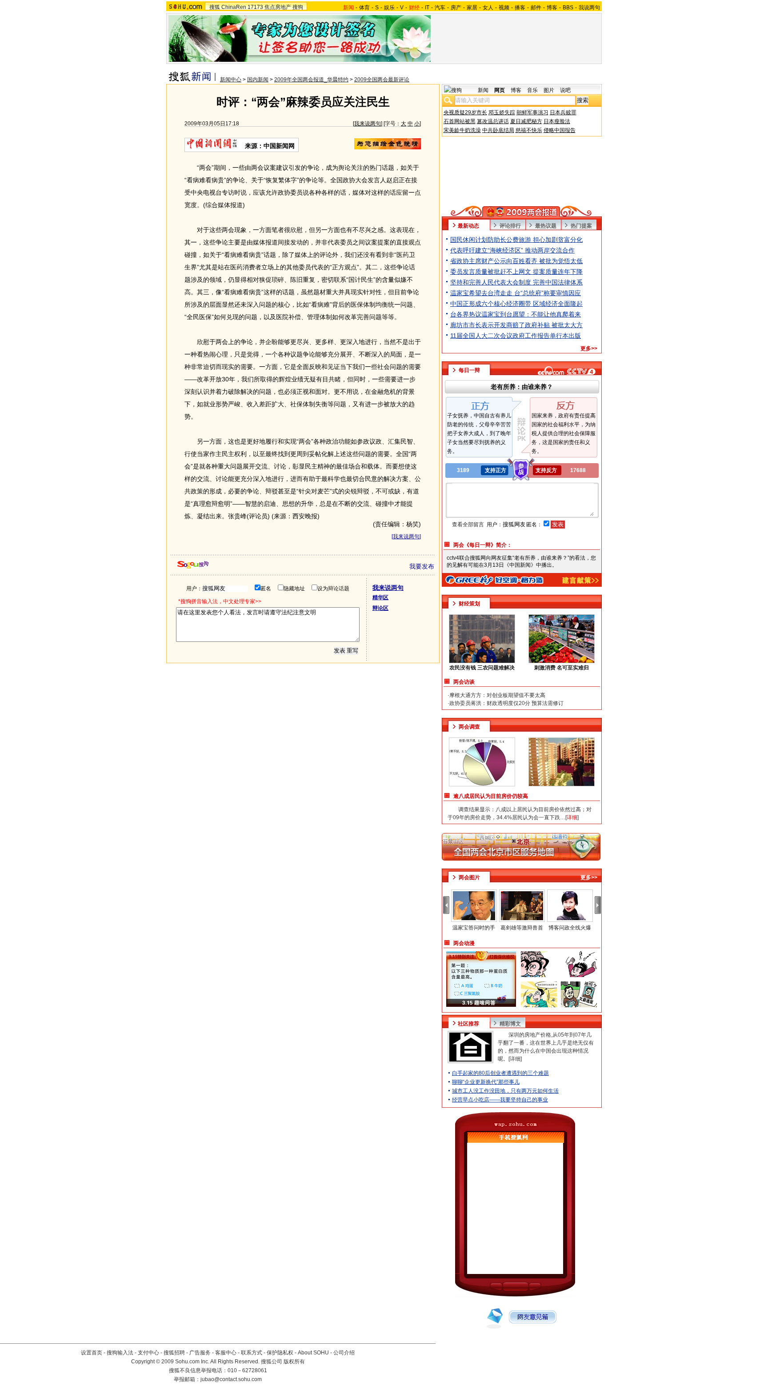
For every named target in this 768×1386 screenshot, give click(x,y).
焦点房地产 (277, 7)
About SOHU (313, 1353)
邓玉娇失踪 (501, 112)
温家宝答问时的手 (473, 928)
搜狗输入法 (120, 1353)
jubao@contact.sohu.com (231, 1379)
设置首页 (91, 1353)
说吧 (565, 90)
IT (427, 7)
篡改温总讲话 (493, 121)
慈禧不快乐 (529, 130)
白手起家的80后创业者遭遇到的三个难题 (500, 1073)
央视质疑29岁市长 (465, 112)
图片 (549, 90)
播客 (520, 7)
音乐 (532, 90)
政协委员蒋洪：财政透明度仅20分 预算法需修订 (506, 703)
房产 (456, 7)
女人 (488, 7)
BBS (568, 7)
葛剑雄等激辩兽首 (521, 928)
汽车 (440, 7)
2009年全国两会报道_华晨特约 (311, 79)
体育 (364, 7)
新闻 (483, 90)
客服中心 (225, 1353)
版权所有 (294, 1361)
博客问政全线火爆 (569, 928)
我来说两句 (367, 123)
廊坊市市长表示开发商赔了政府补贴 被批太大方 (516, 324)
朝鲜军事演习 (532, 112)
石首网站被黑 (460, 121)
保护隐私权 (280, 1353)
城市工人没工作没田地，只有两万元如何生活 (505, 1091)
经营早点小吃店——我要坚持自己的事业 (500, 1100)
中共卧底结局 (498, 130)
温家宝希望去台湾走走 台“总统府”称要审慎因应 (515, 292)
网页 (499, 90)
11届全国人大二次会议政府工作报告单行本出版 (515, 335)
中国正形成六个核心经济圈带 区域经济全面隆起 (516, 303)
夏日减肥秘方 (526, 121)
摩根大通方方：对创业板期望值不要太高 (497, 695)
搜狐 (214, 7)
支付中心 (148, 1353)
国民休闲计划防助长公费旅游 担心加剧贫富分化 (516, 239)
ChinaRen (233, 7)
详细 (515, 1059)
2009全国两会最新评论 (381, 79)
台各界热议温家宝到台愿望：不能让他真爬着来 (515, 314)
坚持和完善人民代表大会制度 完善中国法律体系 (516, 282)
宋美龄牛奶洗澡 (462, 130)
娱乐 (389, 7)
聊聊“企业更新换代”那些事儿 (486, 1082)
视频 (504, 7)
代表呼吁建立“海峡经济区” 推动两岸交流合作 (512, 250)
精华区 (380, 597)
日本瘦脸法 (557, 121)
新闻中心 (230, 79)
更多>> (588, 348)
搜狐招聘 (174, 1353)
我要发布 (421, 566)
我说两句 (589, 7)
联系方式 (251, 1353)
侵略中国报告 (560, 130)
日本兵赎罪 (563, 112)
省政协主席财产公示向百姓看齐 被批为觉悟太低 (516, 260)
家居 (472, 7)
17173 (255, 7)
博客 (552, 7)
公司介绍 (344, 1353)
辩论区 (380, 608)
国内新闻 (257, 79)
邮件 (536, 7)
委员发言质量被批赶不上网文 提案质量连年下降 (516, 271)
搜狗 (297, 7)
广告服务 (200, 1353)
